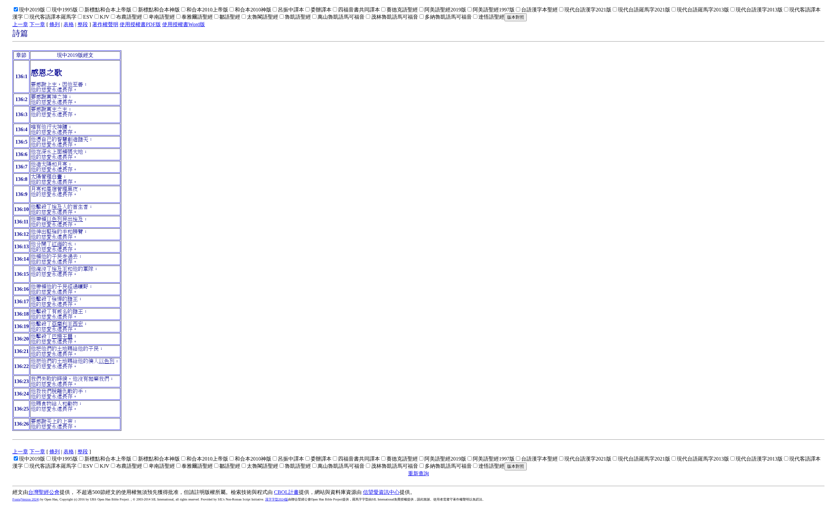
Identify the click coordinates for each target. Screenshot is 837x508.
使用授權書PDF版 (140, 24)
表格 (68, 24)
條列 (54, 24)
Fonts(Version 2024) (25, 499)
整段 (82, 24)
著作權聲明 (105, 24)
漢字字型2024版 (276, 499)
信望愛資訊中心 (381, 492)
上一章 (20, 24)
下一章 (37, 24)
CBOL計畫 (286, 492)
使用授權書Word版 (183, 24)
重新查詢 (418, 473)
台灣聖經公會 (44, 492)
